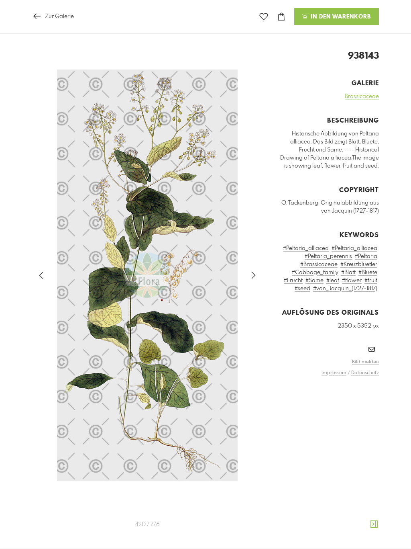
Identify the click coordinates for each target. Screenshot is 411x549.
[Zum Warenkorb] (281, 16)
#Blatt (348, 272)
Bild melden (365, 362)
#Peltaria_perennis (328, 256)
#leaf (332, 280)
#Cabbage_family (315, 272)
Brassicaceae (362, 96)
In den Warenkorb (340, 17)
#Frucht (293, 280)
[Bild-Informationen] (374, 524)
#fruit (370, 280)
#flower (352, 280)
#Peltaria (366, 256)
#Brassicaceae (319, 264)
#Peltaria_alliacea (306, 248)
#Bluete (367, 272)
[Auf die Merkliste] (264, 16)
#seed (302, 288)
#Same (314, 280)
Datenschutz (365, 373)
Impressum (333, 373)
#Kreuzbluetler (358, 264)
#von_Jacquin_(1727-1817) (345, 288)
